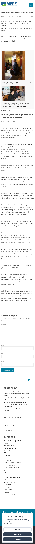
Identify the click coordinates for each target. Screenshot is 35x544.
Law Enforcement (9, 465)
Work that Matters (10, 494)
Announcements (9, 445)
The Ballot (7, 487)
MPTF (6, 470)
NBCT (6, 472)
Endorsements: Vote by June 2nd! (15, 402)
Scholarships (8, 480)
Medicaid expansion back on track (17, 12)
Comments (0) (17, 16)
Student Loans (8, 485)
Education (7, 455)
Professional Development (12, 477)
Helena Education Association (13, 463)
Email (3, 353)
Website (3, 361)
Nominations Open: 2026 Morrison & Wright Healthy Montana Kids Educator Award (16, 393)
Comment (4, 324)
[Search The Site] (32, 1)
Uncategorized (8, 489)
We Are (6, 492)
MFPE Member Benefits (11, 467)
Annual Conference (10, 448)
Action (6, 443)
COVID (6, 453)
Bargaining (7, 450)
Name (3, 345)
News (31, 16)
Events (6, 458)
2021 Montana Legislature (12, 441)
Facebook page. (21, 106)
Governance (8, 460)
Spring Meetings (9, 482)
